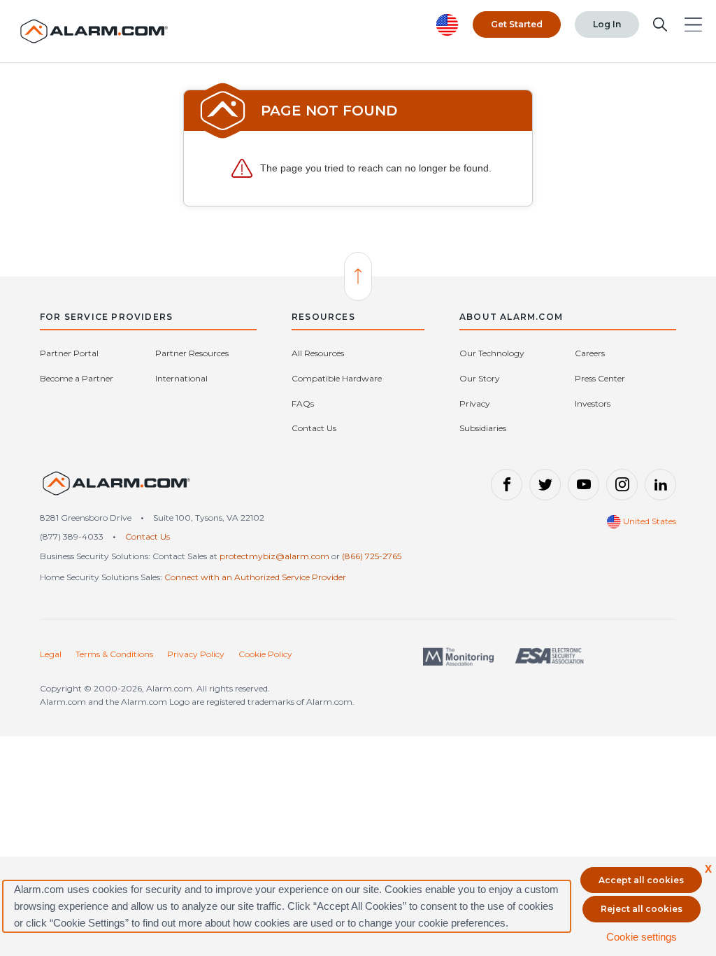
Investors (592, 403)
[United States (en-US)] (117, 489)
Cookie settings (641, 937)
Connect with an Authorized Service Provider (255, 577)
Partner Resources (192, 353)
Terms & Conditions (114, 654)
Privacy (474, 403)
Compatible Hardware (337, 378)
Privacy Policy (195, 654)
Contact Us (314, 428)
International (181, 378)
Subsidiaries (482, 428)
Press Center (600, 378)
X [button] (708, 869)
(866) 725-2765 (371, 556)
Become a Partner (76, 378)
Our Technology (491, 353)
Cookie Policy (265, 654)
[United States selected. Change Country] (447, 25)
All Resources (318, 353)
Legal (51, 654)
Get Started (517, 24)
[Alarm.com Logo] (94, 31)
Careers (590, 353)
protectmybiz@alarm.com (274, 556)
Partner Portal (69, 353)
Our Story (479, 378)
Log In (607, 24)
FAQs (303, 403)
